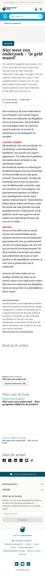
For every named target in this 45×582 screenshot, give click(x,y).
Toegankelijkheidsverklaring (14, 551)
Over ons (22, 554)
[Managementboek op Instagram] (28, 564)
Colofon (28, 544)
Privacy (36, 544)
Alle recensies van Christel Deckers (17, 331)
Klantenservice (10, 484)
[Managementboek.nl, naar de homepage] (9, 10)
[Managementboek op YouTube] (22, 564)
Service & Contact (33, 551)
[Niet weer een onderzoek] (10, 361)
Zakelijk (6, 489)
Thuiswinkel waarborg (22, 541)
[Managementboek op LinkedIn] (16, 564)
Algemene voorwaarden (14, 544)
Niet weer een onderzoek (14, 379)
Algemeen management (12, 23)
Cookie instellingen (25, 548)
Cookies (13, 548)
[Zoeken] (40, 16)
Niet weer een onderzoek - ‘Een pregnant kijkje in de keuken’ (21, 403)
